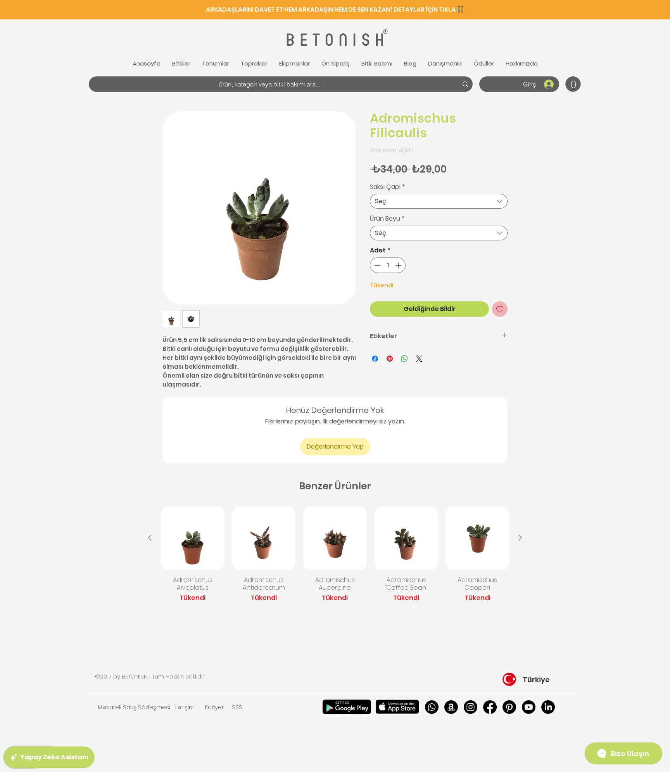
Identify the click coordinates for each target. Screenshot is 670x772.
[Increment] (399, 265)
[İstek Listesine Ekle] (500, 309)
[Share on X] (419, 358)
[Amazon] (451, 707)
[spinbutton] (388, 265)
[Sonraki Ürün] (520, 537)
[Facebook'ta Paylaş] (375, 358)
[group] (335, 558)
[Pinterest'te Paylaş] (389, 358)
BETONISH (334, 40)
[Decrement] (376, 265)
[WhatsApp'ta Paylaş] (404, 358)
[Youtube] (528, 707)
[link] (573, 84)
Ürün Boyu (387, 219)
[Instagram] (470, 707)
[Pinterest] (509, 707)
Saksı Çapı (387, 187)
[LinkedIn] (548, 707)
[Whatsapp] (432, 707)
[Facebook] (490, 707)
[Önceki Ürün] (149, 537)
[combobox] (439, 201)
